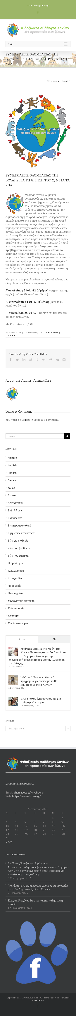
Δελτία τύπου (15, 503)
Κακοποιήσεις (16, 570)
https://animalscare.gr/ (26, 796)
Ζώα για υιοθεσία (18, 540)
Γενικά (12, 495)
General (12, 480)
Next (65, 81)
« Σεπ (9, 842)
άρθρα (11, 488)
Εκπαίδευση (15, 518)
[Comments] (54, 639)
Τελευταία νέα (52, 332)
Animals (13, 457)
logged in (27, 419)
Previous (53, 81)
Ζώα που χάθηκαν (18, 555)
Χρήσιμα (13, 616)
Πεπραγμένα (15, 593)
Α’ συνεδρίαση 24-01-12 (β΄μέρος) (27, 302)
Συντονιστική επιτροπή (21, 601)
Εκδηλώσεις (15, 510)
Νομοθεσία (14, 585)
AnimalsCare (14, 332)
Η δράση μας (15, 563)
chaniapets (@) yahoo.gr (29, 792)
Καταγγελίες (15, 578)
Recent (22, 639)
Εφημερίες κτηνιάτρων (21, 533)
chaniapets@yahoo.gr (38, 5)
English (12, 465)
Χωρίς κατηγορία (18, 623)
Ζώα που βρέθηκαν (19, 548)
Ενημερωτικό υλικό (19, 525)
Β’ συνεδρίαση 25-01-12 (21, 313)
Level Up (39, 1000)
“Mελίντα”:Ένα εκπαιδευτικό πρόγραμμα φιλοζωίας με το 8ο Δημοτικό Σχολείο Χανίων (38, 680)
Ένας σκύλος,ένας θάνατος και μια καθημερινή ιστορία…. (40, 700)
